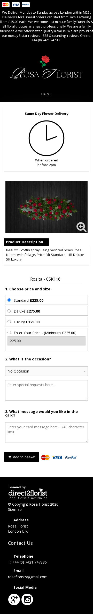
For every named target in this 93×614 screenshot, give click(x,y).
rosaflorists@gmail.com (28, 576)
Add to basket (23, 457)
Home (46, 93)
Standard (28, 300)
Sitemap (15, 509)
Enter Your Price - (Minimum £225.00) (45, 332)
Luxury (27, 321)
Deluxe (27, 311)
